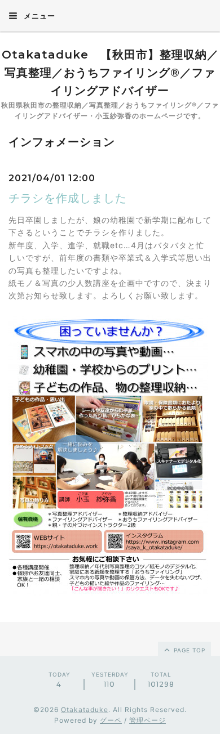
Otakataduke (84, 709)
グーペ (111, 720)
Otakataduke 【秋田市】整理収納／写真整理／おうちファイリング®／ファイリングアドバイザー (110, 72)
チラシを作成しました (67, 198)
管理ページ (147, 720)
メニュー (38, 15)
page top (188, 650)
